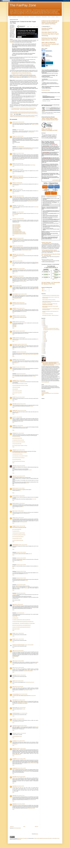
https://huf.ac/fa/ (14, 787)
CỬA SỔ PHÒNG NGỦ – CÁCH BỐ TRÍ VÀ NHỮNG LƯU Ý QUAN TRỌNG (23, 623)
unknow (13, 517)
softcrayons (14, 733)
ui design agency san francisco (19, 159)
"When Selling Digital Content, (50, 118)
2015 (43, 346)
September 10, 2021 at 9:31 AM (19, 503)
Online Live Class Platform (16, 225)
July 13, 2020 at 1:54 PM (17, 285)
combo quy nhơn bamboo (16, 387)
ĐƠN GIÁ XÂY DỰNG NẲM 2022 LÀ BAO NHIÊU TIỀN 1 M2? (21, 625)
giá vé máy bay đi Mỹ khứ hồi (16, 529)
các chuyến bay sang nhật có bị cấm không (18, 534)
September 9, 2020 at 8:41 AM (19, 321)
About (57, 16)
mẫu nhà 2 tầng (14, 616)
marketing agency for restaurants (23, 702)
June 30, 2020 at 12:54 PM (19, 169)
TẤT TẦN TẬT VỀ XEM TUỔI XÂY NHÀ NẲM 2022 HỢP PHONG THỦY (22, 621)
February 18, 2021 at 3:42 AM (20, 397)
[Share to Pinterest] (20, 114)
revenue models (15, 116)
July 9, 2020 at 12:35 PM (19, 238)
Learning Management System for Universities (19, 233)
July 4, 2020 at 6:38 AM (19, 189)
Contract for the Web (15, 115)
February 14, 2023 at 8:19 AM (19, 667)
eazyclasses (14, 218)
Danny (13, 604)
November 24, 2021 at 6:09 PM (21, 564)
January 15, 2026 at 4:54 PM (21, 758)
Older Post (36, 826)
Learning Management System (17, 231)
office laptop (14, 403)
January (44, 341)
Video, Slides (26, 16)
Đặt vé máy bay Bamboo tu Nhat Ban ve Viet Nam (19, 383)
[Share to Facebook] (19, 114)
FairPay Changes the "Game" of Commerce (48, 299)
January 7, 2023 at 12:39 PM (29, 644)
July (44, 333)
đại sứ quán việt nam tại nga (16, 459)
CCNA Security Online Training (17, 736)
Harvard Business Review (18, 76)
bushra (13, 667)
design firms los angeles (21, 241)
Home (10, 16)
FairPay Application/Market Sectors (49, 250)
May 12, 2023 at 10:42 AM (21, 707)
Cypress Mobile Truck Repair (28, 689)
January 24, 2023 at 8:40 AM (19, 650)
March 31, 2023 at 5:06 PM (23, 694)
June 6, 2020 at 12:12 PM (19, 136)
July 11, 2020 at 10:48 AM (20, 268)
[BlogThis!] (17, 114)
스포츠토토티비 (14, 594)
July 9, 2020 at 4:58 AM (20, 218)
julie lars (13, 163)
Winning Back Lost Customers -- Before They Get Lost (50, 315)
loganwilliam (14, 205)
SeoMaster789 (14, 410)
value (23, 116)
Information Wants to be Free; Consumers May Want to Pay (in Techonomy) (50, 34)
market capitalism (28, 115)
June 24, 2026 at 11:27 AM (20, 795)
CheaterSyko (14, 268)
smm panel (16, 271)
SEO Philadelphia (33, 607)
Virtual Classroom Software (16, 229)
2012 (43, 350)
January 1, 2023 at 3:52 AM (20, 633)
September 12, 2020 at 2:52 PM (22, 344)
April (44, 337)
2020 (43, 323)
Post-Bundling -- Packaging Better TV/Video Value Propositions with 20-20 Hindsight (49, 304)
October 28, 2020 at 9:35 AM (20, 359)
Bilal (13, 285)
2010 (43, 353)
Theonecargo (14, 725)
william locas (14, 254)
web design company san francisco (17, 178)
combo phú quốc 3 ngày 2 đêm (17, 392)
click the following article (23, 521)
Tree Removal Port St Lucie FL (29, 682)
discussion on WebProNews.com (25, 513)
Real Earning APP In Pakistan (28, 771)
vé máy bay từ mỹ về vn (15, 531)
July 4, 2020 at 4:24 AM (18, 182)
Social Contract (20, 116)
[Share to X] (18, 114)
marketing (34, 76)
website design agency (22, 281)
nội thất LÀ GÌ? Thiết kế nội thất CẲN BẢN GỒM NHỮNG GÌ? (21, 627)
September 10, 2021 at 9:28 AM (19, 488)
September (45, 331)
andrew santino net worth (32, 762)
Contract (11, 40)
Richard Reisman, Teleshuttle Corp (23, 838)
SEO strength (14, 325)
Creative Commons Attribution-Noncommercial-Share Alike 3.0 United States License (46, 838)
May (44, 336)
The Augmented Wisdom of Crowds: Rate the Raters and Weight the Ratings (24, 108)
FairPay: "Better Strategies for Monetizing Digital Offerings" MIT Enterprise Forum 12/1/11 (51, 301)
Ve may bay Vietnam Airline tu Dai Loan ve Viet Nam (20, 385)
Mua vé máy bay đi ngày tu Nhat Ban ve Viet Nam (19, 445)
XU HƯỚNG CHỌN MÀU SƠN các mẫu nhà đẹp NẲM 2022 (21, 619)
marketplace (32, 115)
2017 (43, 344)
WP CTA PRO (35, 663)
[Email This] (16, 114)
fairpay (19, 115)
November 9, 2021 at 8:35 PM (22, 544)
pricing (29, 76)
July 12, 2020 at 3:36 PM (20, 276)
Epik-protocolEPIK (25, 333)
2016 (43, 345)
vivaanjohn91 (14, 758)
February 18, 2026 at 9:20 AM (20, 776)
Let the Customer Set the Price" (50, 119)
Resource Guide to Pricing (47, 259)
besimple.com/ (16, 362)
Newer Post (12, 826)
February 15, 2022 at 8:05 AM (21, 593)
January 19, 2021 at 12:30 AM (21, 373)
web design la (14, 256)
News (49, 16)
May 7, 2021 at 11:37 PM (19, 425)
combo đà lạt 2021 (15, 389)
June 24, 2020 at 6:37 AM (19, 163)
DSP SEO (13, 397)
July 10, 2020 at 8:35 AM (19, 245)
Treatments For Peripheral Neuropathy (18, 644)
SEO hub (13, 321)
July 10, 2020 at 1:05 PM (20, 254)
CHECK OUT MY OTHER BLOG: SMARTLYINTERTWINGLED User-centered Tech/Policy (50, 22)
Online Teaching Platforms (16, 224)
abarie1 (13, 169)
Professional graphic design (25, 369)
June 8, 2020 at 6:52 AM (20, 146)
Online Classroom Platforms (16, 226)
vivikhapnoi (14, 380)
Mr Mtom (13, 633)
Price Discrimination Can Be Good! (47, 313)
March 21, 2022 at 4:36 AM (19, 604)
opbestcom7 (14, 465)
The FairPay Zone (23, 5)
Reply (13, 126)
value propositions (26, 116)
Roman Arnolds (14, 707)
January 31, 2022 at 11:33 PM (21, 584)
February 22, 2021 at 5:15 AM (21, 410)
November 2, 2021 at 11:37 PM (20, 526)
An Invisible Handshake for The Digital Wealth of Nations (50, 295)
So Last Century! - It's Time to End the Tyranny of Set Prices (51, 283)
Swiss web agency (24, 311)
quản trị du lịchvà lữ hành (32, 799)
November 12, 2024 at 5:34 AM (21, 733)
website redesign (20, 421)
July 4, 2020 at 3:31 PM (20, 212)
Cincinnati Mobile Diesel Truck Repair (18, 721)
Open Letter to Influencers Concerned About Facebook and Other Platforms (50, 44)
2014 (43, 348)
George (13, 182)
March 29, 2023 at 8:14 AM (19, 686)
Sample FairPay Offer (46, 242)
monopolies (35, 115)
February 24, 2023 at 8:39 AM (21, 675)
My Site (13, 488)
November (45, 327)
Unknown (13, 136)
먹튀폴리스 (16, 399)
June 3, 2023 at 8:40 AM (23, 713)
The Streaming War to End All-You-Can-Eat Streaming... (51, 329)
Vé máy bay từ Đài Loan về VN (17, 538)
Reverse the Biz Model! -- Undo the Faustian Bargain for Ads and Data (23, 109)
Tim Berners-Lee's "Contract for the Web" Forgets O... (51, 328)
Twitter (42, 395)
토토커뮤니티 (26, 573)
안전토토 (21, 560)
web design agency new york (16, 298)
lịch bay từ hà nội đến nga (16, 436)
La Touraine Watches (15, 694)
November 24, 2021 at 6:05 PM (21, 552)
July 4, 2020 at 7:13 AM (20, 205)
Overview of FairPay (47, 28)
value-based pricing (31, 116)
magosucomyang (15, 544)
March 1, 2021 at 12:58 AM (18, 417)
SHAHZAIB (14, 308)
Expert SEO (14, 776)
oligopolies (11, 116)
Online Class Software (15, 228)
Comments (44, 290)
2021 (43, 322)
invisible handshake (22, 115)
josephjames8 (14, 768)
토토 (19, 490)
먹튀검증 (22, 171)
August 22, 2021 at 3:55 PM (21, 465)
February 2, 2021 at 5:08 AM (20, 380)
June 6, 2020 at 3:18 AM (20, 129)
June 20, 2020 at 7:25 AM (20, 153)
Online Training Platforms (16, 227)
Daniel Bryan (14, 675)
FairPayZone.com (18, 839)
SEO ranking (14, 326)
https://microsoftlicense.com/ (16, 754)
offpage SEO (14, 324)
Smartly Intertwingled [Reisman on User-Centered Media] (50, 393)
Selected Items (20, 16)
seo (13, 417)
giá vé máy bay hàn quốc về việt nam (17, 536)
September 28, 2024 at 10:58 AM (22, 725)
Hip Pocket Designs (15, 656)
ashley (13, 650)
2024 (43, 319)
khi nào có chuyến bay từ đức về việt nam (18, 461)
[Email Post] (14, 114)
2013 (43, 349)
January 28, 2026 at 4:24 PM (21, 768)
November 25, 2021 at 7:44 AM (21, 571)
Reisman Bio (44, 16)
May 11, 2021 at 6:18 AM (20, 433)
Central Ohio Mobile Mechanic (28, 670)
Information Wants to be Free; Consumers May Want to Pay (21, 72)
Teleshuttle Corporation (45, 392)
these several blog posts (32, 77)
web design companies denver (21, 347)
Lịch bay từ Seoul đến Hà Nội (16, 443)
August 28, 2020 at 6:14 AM (20, 308)
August (44, 332)
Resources (32, 16)
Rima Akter (14, 748)
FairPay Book (38, 16)
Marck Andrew (14, 344)
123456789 (14, 359)
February (44, 340)
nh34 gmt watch (33, 695)
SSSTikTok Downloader (16, 713)
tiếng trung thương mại (31, 808)
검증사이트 (30, 553)
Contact (53, 16)
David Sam (14, 302)
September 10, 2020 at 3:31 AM (20, 337)
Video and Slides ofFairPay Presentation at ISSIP (49, 129)
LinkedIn (43, 394)
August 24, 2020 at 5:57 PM (20, 302)
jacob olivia (14, 276)
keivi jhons (14, 153)
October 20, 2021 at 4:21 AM (19, 517)
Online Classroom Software (16, 230)
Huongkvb (14, 526)
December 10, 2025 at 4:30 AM (21, 748)
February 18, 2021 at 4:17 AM (21, 403)
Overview (14, 16)
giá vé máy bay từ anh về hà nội (17, 438)
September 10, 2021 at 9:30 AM (19, 495)
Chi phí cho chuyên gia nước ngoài (17, 540)
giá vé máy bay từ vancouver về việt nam (18, 457)
